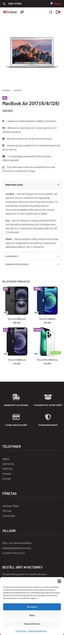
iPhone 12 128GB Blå (47, 319)
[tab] (32, 185)
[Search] (50, 12)
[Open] (22, 12)
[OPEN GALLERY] (32, 52)
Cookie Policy (21, 631)
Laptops (17, 90)
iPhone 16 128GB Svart (16, 319)
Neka (32, 615)
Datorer (6, 90)
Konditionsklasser (14, 185)
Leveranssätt (11, 256)
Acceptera (32, 606)
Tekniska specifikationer (16, 264)
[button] (59, 581)
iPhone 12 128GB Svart (17, 360)
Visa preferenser (32, 623)
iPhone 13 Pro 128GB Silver (47, 360)
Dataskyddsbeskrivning (37, 631)
